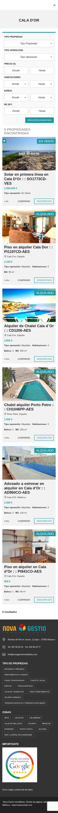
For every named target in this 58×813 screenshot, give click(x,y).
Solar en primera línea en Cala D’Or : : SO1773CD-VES (26, 178)
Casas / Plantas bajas (14, 680)
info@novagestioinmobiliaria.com (22, 654)
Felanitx (32, 723)
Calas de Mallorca (13, 723)
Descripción (44, 201)
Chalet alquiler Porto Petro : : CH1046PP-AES (29, 407)
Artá (6, 718)
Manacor (46, 723)
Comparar (24, 201)
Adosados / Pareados (14, 669)
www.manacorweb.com (22, 805)
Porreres (9, 729)
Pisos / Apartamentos (40, 692)
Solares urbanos (12, 697)
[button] (29, 43)
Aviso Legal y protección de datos (17, 789)
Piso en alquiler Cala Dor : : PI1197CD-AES (28, 249)
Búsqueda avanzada (39, 120)
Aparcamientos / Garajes (16, 675)
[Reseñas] (19, 765)
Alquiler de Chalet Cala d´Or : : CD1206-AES (29, 328)
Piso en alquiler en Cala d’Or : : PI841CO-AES (25, 569)
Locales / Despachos (14, 692)
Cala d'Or (19, 718)
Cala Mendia (35, 718)
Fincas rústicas (25, 686)
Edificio (8, 686)
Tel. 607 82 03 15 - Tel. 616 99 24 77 (24, 647)
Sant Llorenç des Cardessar (18, 735)
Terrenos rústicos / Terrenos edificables (24, 703)
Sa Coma (42, 729)
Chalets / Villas (37, 680)
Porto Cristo (26, 729)
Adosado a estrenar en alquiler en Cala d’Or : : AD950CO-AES (24, 488)
